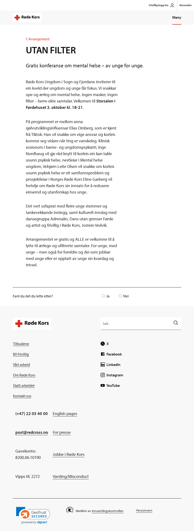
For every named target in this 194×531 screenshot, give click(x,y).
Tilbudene (21, 343)
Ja (108, 296)
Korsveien (186, 5)
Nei (126, 296)
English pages (65, 413)
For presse (62, 432)
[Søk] (175, 323)
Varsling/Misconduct (71, 476)
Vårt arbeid (21, 364)
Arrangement (37, 39)
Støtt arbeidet (24, 385)
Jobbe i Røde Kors (68, 454)
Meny (176, 17)
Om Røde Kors (24, 375)
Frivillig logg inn (158, 5)
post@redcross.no (31, 432)
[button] (33, 515)
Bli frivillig (21, 354)
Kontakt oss (22, 395)
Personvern (144, 510)
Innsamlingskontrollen (107, 511)
